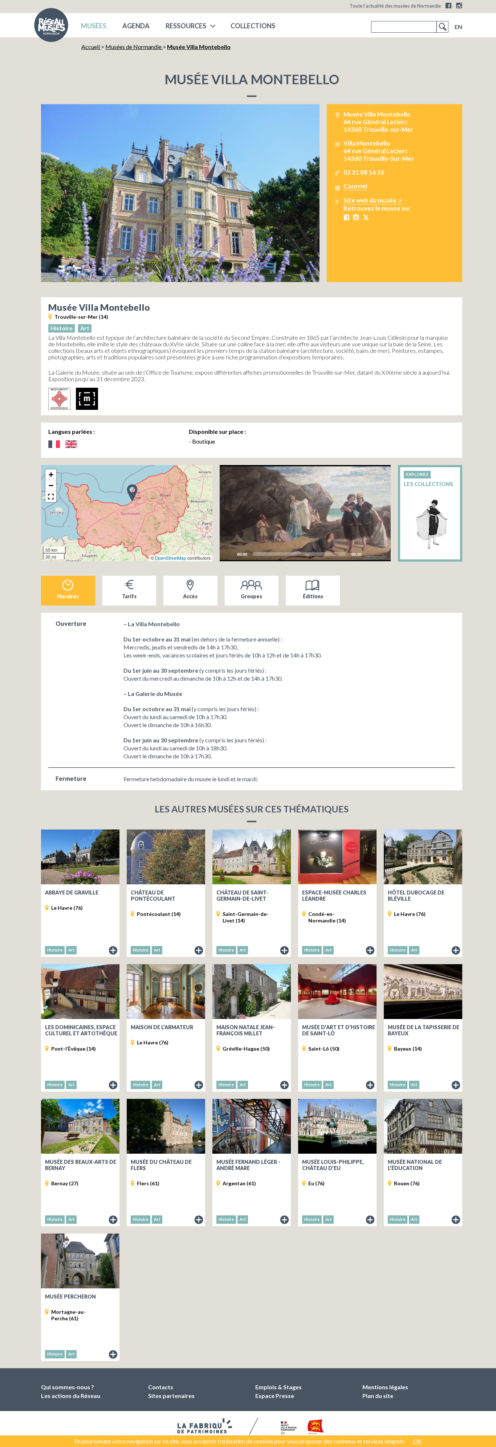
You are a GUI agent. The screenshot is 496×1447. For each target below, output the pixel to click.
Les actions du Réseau (70, 1395)
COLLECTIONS (253, 26)
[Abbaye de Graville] (80, 857)
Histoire (61, 328)
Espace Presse (274, 1395)
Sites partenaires (171, 1395)
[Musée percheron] (80, 1261)
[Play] (305, 512)
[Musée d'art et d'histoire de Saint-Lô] (337, 991)
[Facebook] (448, 5)
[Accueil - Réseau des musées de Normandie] (51, 27)
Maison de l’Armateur (162, 1027)
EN (458, 26)
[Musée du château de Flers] (166, 1126)
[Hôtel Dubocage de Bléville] (423, 857)
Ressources (186, 26)
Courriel (355, 186)
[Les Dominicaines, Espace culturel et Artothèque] (80, 991)
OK (417, 1441)
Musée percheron (70, 1296)
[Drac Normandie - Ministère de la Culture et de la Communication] (288, 1428)
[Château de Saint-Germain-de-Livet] (251, 857)
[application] (305, 513)
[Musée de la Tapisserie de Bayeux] (423, 991)
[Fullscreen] (381, 553)
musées (93, 26)
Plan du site (377, 1395)
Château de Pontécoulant (153, 895)
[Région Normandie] (315, 1428)
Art (84, 328)
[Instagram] (459, 5)
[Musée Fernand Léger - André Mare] (251, 1126)
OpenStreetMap (170, 558)
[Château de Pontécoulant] (166, 857)
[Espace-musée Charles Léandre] (337, 857)
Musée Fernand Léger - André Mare (248, 1165)
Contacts (160, 1386)
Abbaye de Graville (71, 892)
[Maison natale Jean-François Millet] (251, 991)
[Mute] (369, 553)
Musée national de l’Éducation (415, 1165)
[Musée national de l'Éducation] (423, 1126)
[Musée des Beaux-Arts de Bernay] (80, 1126)
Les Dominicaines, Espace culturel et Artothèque (81, 1030)
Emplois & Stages (278, 1386)
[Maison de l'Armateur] (166, 991)
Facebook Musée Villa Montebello (346, 217)
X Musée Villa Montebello (366, 217)
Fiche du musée (113, 951)
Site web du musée (370, 200)
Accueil (91, 46)
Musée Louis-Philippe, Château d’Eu (332, 1165)
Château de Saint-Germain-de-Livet (242, 895)
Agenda (136, 26)
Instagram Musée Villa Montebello (356, 217)
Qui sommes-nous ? (67, 1386)
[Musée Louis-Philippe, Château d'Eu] (337, 1126)
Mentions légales (385, 1386)
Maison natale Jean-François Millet (245, 1030)
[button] (132, 492)
